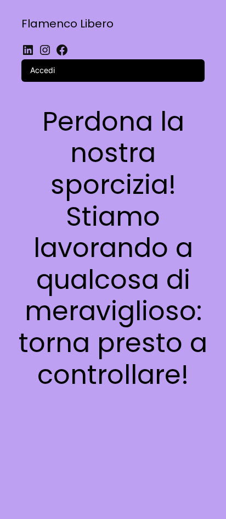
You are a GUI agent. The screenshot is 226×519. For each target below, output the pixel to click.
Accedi (42, 70)
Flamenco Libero (67, 23)
